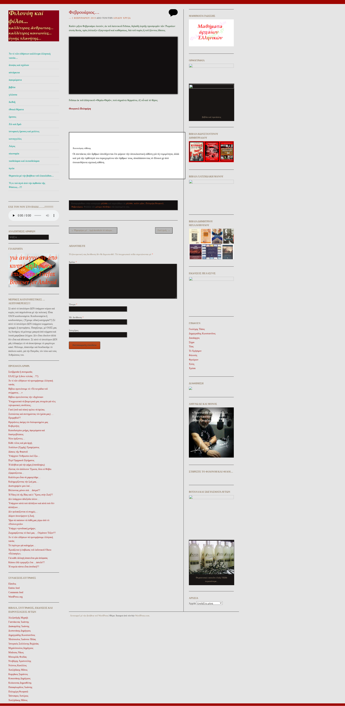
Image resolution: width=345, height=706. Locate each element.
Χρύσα (192, 368)
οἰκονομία (14, 153)
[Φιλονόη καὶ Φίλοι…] (33, 42)
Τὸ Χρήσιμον (195, 351)
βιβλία (12, 87)
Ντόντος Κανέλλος (17, 665)
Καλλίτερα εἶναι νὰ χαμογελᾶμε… (24, 477)
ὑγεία (11, 168)
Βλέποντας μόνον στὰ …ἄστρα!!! (24, 490)
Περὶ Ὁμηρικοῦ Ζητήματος (21, 460)
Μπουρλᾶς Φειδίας (17, 656)
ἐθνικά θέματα (16, 109)
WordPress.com (142, 615)
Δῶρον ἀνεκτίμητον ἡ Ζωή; (21, 515)
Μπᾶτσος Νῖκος (16, 652)
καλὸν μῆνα (139, 203)
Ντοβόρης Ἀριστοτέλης (19, 661)
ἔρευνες (12, 116)
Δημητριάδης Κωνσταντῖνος (21, 635)
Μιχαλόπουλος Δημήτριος (20, 648)
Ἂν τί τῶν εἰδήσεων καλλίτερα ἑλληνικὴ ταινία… (30, 55)
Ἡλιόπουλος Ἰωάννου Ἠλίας (22, 639)
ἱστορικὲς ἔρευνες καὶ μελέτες (24, 131)
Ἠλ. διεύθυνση (76, 317)
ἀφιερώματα (15, 79)
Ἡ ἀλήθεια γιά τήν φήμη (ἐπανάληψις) (26, 464)
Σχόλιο (73, 262)
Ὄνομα (73, 304)
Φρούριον (193, 359)
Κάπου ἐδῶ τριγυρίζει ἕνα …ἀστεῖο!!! (26, 562)
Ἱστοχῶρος (73, 330)
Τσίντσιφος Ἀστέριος (18, 695)
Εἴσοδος (12, 583)
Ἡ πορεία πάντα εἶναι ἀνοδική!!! (23, 566)
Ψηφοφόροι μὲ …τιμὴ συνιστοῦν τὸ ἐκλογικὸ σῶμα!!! (94, 230)
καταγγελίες (15, 138)
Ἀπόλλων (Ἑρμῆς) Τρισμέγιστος (23, 447)
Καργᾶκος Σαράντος (18, 674)
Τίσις (191, 346)
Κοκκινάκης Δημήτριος (19, 678)
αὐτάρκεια (14, 72)
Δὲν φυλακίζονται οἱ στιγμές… (23, 511)
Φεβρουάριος (77, 207)
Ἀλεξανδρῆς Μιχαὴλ (18, 617)
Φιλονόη (193, 355)
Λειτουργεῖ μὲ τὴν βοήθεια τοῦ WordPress (89, 615)
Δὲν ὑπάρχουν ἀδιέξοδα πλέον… (24, 499)
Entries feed (14, 588)
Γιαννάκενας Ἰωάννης (18, 622)
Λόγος (12, 146)
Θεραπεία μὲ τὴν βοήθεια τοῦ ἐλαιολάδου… (31, 175)
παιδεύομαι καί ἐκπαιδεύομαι (24, 161)
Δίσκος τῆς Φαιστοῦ (18, 451)
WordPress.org (15, 596)
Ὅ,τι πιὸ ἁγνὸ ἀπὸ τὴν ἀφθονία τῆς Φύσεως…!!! (27, 185)
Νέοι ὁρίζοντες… (16, 438)
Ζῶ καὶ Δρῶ (15, 124)
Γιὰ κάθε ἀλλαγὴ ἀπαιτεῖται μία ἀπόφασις (28, 558)
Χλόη (191, 364)
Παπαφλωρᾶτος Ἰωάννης (20, 687)
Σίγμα (191, 342)
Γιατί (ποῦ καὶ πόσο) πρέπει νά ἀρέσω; (26, 409)
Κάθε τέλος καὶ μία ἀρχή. (20, 443)
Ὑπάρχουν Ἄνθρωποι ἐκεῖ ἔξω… (24, 456)
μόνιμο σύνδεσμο (103, 207)
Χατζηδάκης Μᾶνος (18, 669)
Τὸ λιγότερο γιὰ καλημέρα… (22, 545)
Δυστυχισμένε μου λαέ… (20, 486)
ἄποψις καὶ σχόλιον (19, 65)
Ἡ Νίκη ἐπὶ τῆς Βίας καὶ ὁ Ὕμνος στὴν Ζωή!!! (30, 494)
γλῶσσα (13, 94)
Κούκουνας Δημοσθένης (20, 682)
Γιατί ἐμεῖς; (164, 230)
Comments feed (15, 592)
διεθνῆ (12, 102)
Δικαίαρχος (194, 338)
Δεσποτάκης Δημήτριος (19, 630)
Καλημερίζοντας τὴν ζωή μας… (23, 481)
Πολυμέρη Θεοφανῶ (18, 691)
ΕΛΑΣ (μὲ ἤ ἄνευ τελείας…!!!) (23, 376)
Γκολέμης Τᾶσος (197, 329)
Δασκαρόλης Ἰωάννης (18, 626)
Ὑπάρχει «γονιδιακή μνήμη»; (22, 528)
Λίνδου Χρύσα (122, 18)
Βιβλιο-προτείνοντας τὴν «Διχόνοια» (25, 397)
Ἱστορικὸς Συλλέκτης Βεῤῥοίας (23, 643)
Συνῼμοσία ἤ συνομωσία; (20, 371)
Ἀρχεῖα (192, 603)
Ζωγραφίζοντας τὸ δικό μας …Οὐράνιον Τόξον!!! (32, 532)
